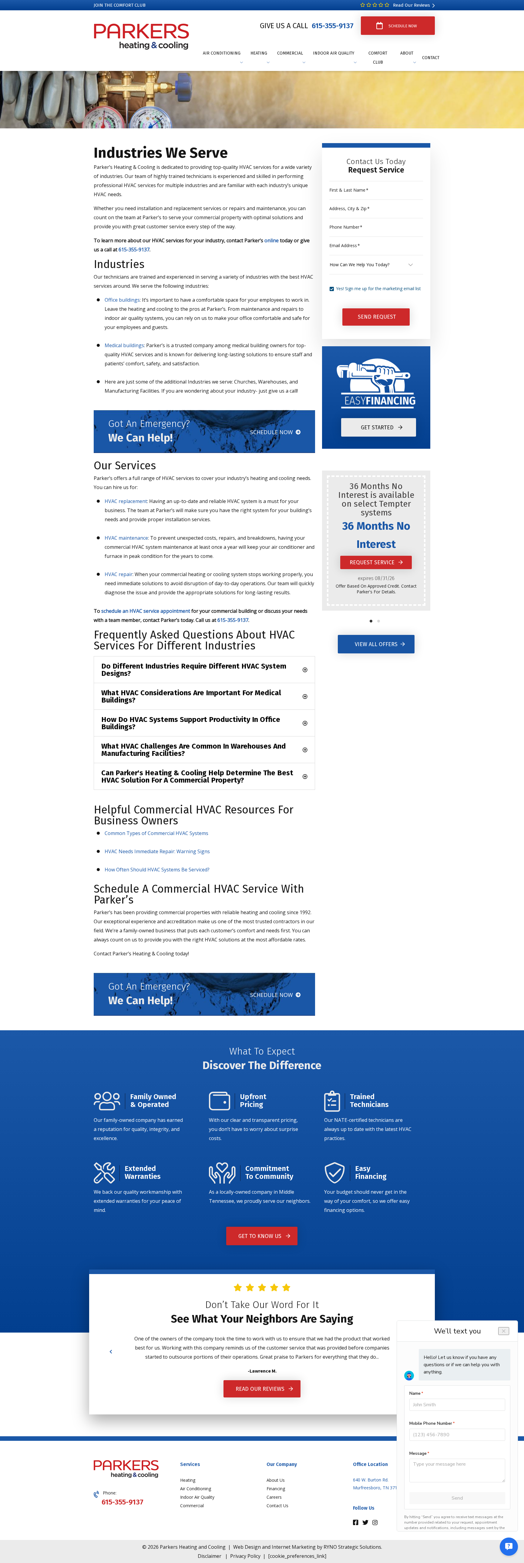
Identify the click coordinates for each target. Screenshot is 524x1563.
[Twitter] (366, 1523)
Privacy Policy (245, 1556)
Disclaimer (209, 1556)
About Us (276, 1480)
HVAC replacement (126, 501)
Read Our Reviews (411, 5)
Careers (274, 1497)
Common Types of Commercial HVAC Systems (156, 833)
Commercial (192, 1505)
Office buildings (122, 300)
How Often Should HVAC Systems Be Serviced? (157, 869)
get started (377, 427)
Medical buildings (124, 345)
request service (373, 562)
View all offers (376, 644)
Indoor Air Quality (197, 1497)
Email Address (344, 245)
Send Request (377, 317)
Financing (276, 1488)
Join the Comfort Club (120, 5)
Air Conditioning (195, 1488)
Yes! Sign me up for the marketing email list (378, 288)
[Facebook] (356, 1523)
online (271, 240)
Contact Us (277, 1505)
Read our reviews (260, 1388)
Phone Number (345, 227)
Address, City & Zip (349, 208)
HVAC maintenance (126, 538)
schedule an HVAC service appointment (145, 611)
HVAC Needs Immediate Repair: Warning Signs (157, 851)
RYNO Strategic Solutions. (353, 1547)
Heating (187, 1480)
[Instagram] (375, 1523)
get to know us (259, 1236)
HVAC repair (119, 574)
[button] (371, 621)
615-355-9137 (332, 26)
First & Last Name (348, 190)
